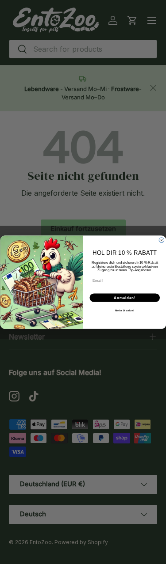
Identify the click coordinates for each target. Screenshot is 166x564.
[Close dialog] (161, 240)
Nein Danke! (124, 310)
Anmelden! (124, 297)
